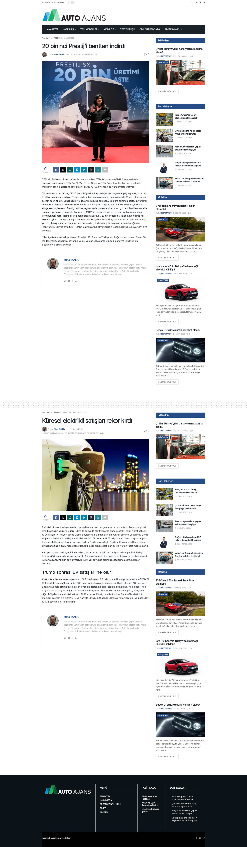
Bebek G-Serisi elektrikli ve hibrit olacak (178, 330)
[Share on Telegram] (77, 169)
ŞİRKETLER (162, 220)
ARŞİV (103, 808)
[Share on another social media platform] (105, 169)
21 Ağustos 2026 (183, 153)
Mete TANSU (59, 54)
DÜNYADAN (163, 341)
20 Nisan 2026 (180, 274)
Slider (102, 433)
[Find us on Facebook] (196, 2)
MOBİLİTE (109, 29)
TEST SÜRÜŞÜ (127, 29)
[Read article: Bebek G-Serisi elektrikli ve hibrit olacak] (180, 350)
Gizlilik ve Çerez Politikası (149, 797)
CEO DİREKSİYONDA (150, 29)
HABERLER (68, 29)
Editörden (163, 63)
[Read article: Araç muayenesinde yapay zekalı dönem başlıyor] (164, 151)
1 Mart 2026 (179, 334)
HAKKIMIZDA (106, 800)
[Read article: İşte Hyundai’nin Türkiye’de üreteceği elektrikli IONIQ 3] (180, 289)
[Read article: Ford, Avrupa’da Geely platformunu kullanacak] (164, 119)
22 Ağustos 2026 (184, 122)
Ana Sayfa (46, 38)
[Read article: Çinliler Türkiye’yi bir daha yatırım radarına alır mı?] (180, 72)
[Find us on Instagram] (204, 2)
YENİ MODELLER (88, 29)
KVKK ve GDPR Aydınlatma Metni (150, 803)
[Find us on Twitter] (200, 2)
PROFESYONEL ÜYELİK (110, 804)
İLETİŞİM (104, 812)
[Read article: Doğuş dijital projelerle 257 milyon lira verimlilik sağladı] (164, 167)
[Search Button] (192, 2)
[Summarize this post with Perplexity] (98, 169)
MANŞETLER (69, 38)
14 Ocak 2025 (76, 54)
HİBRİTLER (72, 433)
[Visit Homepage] (74, 15)
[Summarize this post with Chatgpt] (91, 169)
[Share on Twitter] (63, 169)
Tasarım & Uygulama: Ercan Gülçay (56, 838)
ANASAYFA (52, 29)
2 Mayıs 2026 (180, 213)
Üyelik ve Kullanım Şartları (150, 810)
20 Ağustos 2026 (184, 169)
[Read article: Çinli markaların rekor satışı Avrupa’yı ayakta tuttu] (164, 135)
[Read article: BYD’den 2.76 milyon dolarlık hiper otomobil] (180, 229)
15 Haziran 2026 (181, 56)
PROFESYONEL (172, 29)
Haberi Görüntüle (168, 91)
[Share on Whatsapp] (70, 169)
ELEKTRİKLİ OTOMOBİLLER (74, 413)
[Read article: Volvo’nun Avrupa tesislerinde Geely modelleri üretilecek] (164, 183)
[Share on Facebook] (56, 169)
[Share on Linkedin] (84, 169)
